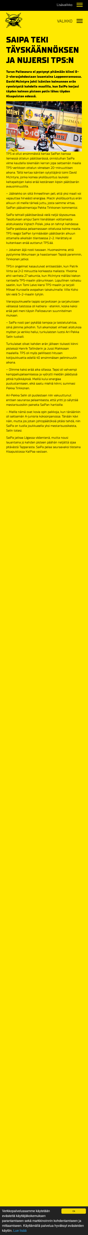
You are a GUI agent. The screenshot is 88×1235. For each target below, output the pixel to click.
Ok (73, 1211)
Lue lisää (20, 1230)
